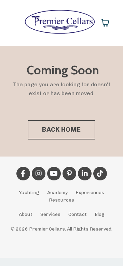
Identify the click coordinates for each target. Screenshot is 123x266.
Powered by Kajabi (61, 240)
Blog (100, 214)
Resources (61, 200)
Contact (77, 214)
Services (50, 214)
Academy (57, 192)
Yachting (29, 192)
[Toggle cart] (105, 22)
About (25, 214)
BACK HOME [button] (61, 129)
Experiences (90, 192)
